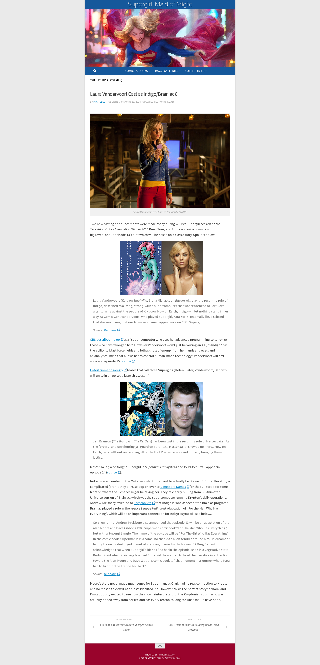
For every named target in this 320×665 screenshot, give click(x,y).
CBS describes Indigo (105, 339)
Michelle (99, 101)
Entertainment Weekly (106, 370)
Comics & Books (136, 71)
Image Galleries (166, 71)
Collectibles (194, 71)
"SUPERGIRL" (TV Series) (106, 80)
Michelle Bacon (166, 654)
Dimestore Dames (173, 486)
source (126, 361)
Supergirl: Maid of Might (160, 4)
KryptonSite (143, 503)
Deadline (110, 330)
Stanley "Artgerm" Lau (168, 658)
